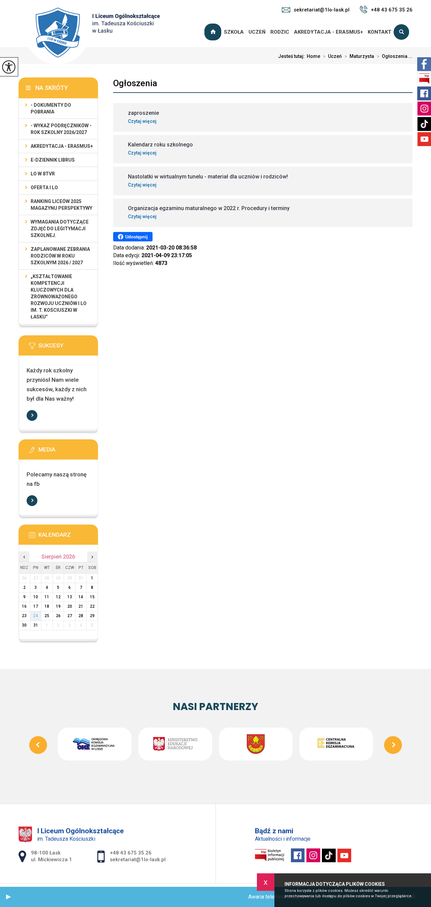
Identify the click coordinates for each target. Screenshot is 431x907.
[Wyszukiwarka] (403, 32)
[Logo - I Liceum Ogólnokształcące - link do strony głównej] (92, 33)
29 (92, 615)
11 (46, 597)
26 (58, 615)
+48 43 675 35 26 (391, 10)
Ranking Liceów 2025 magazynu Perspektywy (61, 205)
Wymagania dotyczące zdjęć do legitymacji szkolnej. (60, 228)
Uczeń (257, 32)
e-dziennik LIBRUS (53, 160)
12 (58, 597)
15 (92, 597)
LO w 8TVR (43, 173)
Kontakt (379, 32)
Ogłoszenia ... (394, 56)
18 (46, 606)
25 (46, 615)
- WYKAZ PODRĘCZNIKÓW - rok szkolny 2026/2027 (61, 129)
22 (92, 606)
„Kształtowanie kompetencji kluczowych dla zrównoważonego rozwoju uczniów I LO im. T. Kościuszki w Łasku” (59, 297)
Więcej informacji (32, 415)
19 (58, 606)
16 (24, 606)
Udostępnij (136, 236)
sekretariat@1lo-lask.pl (322, 10)
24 (35, 615)
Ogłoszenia (135, 83)
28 (80, 615)
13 (69, 597)
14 (80, 597)
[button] (8, 897)
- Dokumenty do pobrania (51, 108)
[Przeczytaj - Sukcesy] (68, 348)
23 (24, 615)
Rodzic (279, 32)
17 (35, 606)
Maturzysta (359, 56)
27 (69, 615)
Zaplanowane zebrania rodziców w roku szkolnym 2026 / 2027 (60, 255)
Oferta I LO (44, 187)
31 (35, 625)
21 (80, 606)
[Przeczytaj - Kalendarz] (68, 537)
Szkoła (234, 32)
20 (69, 606)
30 (24, 625)
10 (35, 597)
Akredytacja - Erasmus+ (328, 32)
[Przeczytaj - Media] (68, 452)
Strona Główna (213, 32)
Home (313, 56)
